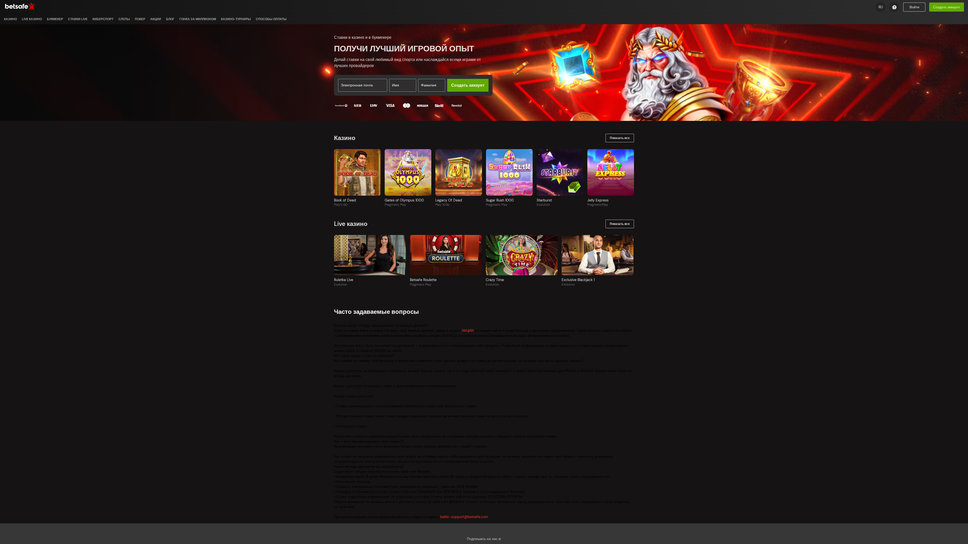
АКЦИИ (468, 330)
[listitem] (10, 19)
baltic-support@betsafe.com (464, 517)
